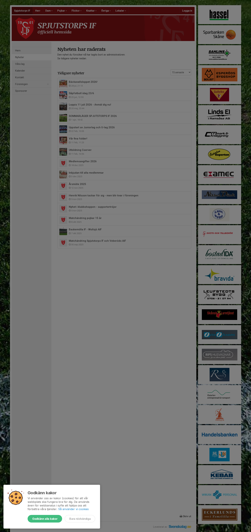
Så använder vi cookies (73, 509)
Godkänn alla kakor (44, 518)
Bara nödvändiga (80, 518)
